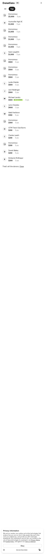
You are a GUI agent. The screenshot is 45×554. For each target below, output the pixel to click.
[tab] (5, 9)
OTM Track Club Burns (17, 128)
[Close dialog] (41, 3)
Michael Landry (14, 97)
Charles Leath (13, 135)
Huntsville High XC (15, 22)
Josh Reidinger (14, 90)
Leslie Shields (13, 82)
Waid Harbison (14, 112)
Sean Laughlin (13, 52)
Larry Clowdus (13, 105)
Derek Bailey (13, 150)
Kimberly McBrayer (15, 158)
